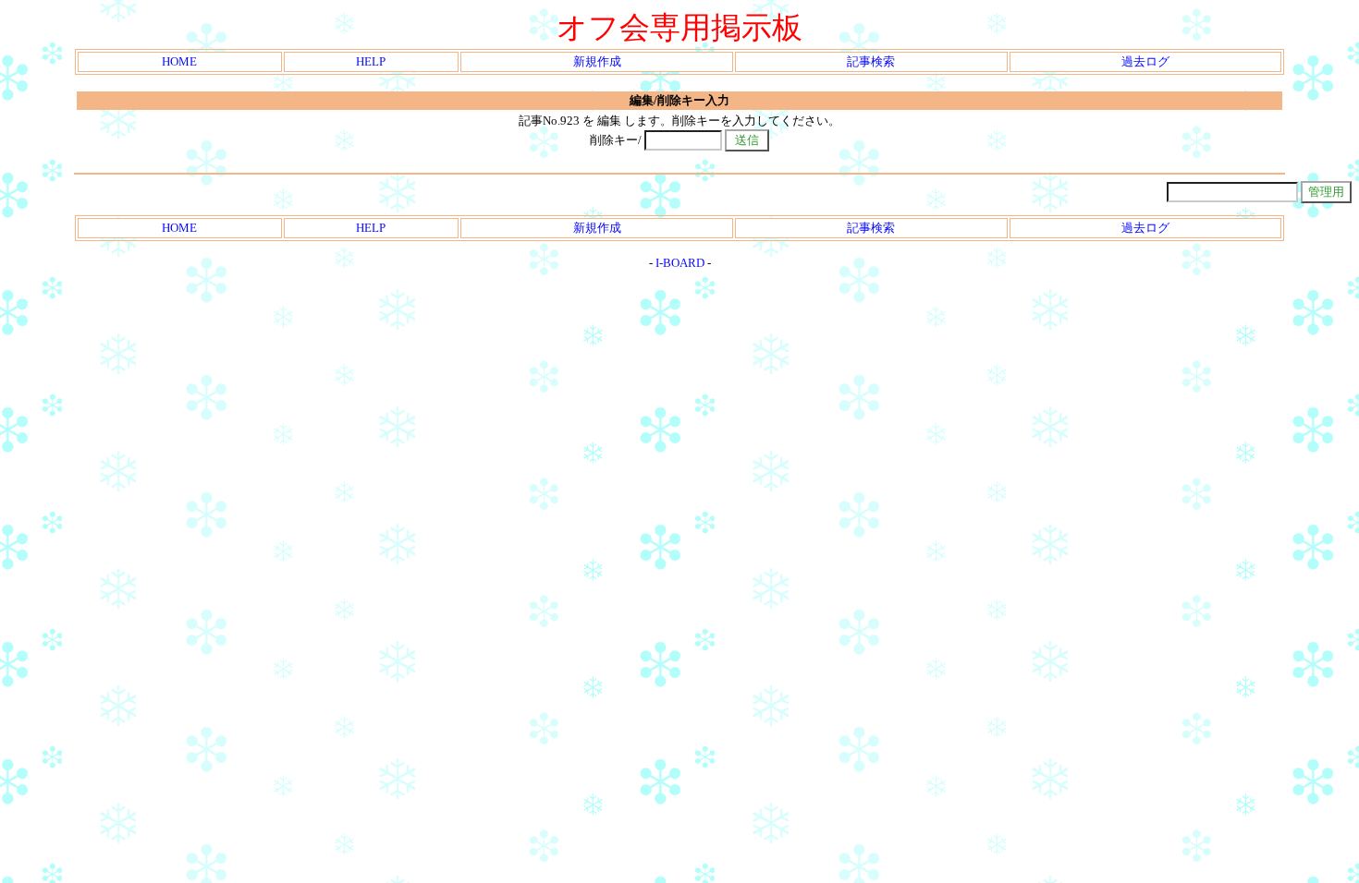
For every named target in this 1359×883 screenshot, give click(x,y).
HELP (371, 61)
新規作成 (597, 61)
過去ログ (1145, 61)
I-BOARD (679, 263)
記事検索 (871, 61)
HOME (179, 61)
